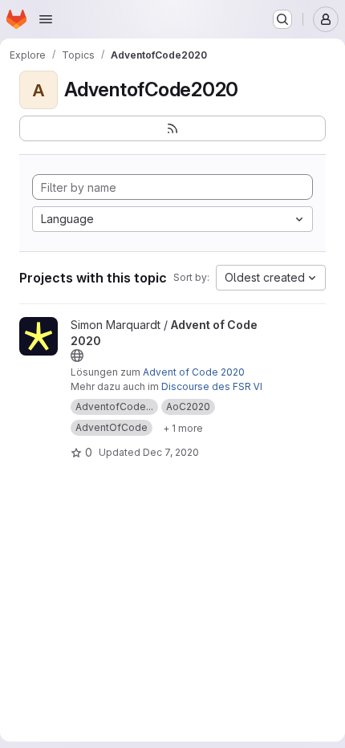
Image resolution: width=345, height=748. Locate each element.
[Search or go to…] (282, 19)
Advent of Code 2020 (194, 372)
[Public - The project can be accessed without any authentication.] (77, 355)
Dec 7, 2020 (171, 452)
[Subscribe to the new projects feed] (172, 128)
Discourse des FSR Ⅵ (211, 386)
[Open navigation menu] (46, 19)
